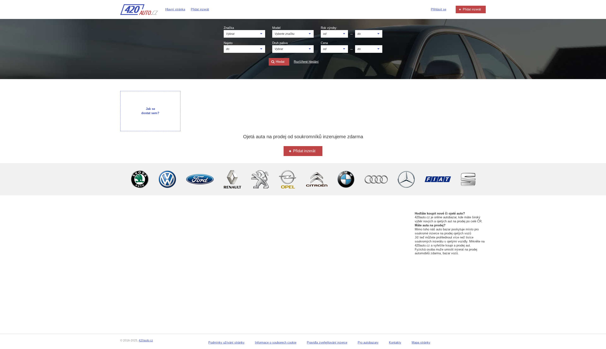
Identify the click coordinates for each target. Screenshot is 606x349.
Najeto (228, 43)
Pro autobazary (368, 342)
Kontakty (395, 342)
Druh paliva (280, 43)
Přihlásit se (438, 9)
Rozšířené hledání (306, 61)
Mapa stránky (421, 342)
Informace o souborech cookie (275, 342)
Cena (324, 43)
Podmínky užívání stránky (226, 342)
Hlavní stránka (175, 9)
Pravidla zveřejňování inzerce (327, 342)
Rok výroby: (329, 28)
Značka (229, 28)
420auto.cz (146, 340)
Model (276, 28)
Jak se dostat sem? (150, 111)
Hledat (280, 61)
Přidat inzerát (200, 9)
